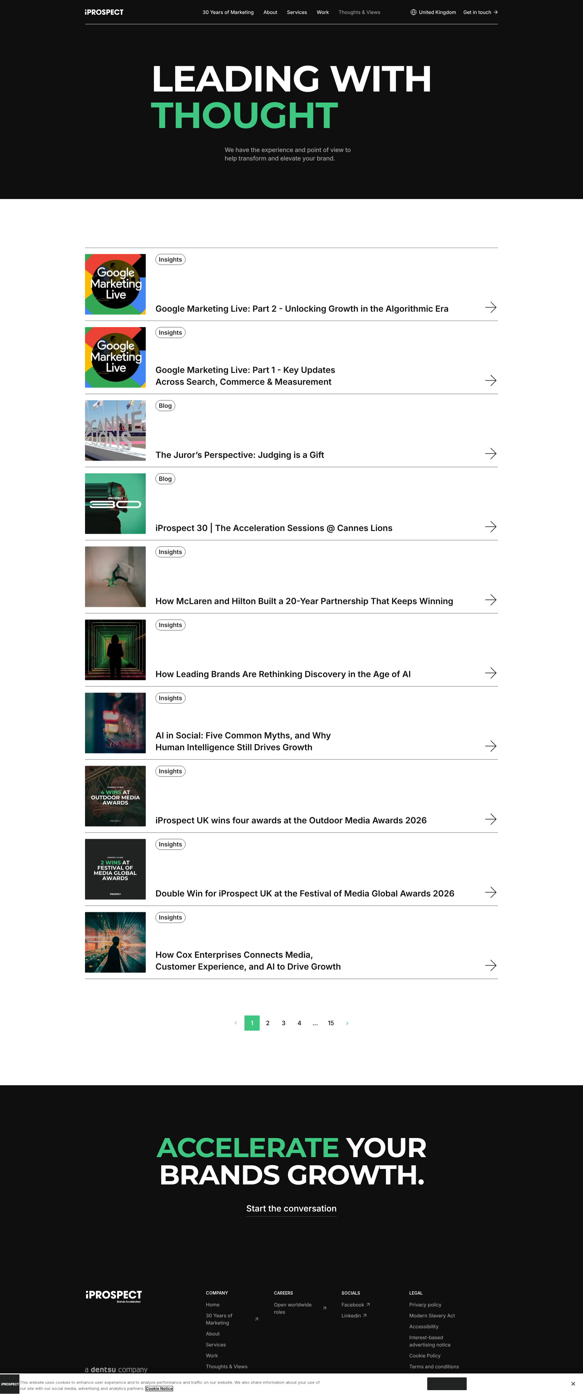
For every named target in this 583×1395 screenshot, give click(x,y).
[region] (291, 1384)
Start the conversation (291, 1208)
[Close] (573, 1383)
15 (331, 1023)
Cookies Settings (447, 1383)
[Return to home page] (104, 12)
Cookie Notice (159, 1388)
